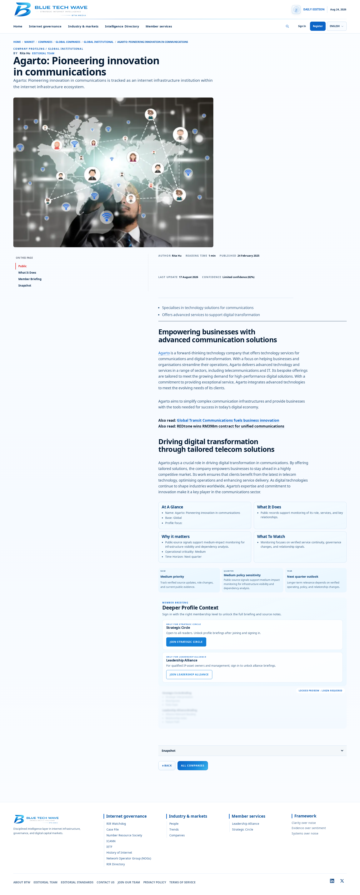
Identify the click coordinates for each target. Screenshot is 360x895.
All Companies (192, 765)
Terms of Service (182, 882)
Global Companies (68, 41)
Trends (174, 829)
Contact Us (105, 882)
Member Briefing (29, 279)
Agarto (164, 353)
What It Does (27, 272)
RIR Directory (115, 864)
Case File (112, 829)
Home (17, 26)
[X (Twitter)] (342, 880)
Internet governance (45, 26)
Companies (45, 41)
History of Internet (119, 852)
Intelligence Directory (122, 26)
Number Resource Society (124, 835)
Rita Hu (176, 255)
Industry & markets (83, 26)
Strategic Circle (242, 829)
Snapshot (168, 751)
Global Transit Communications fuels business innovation (228, 420)
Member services (159, 26)
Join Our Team (129, 882)
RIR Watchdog (116, 823)
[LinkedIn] (332, 880)
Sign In (302, 26)
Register (318, 26)
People (174, 823)
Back (167, 765)
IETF (109, 846)
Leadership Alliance (245, 823)
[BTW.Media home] (50, 9)
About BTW (21, 882)
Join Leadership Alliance (189, 674)
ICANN (110, 841)
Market (29, 41)
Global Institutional (99, 41)
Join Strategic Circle (186, 642)
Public (22, 266)
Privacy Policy (154, 882)
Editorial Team (46, 882)
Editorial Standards (77, 882)
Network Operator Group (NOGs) (128, 858)
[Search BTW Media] (287, 26)
